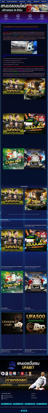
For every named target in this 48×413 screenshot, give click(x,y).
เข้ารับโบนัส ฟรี (36, 1)
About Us (33, 395)
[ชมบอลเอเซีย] (30, 16)
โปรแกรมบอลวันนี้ (4, 219)
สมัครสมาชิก (43, 1)
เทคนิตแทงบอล (22, 1)
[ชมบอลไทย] (6, 16)
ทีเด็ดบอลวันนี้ (27, 308)
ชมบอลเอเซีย (30, 18)
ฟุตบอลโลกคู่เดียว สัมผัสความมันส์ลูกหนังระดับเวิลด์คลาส (35, 225)
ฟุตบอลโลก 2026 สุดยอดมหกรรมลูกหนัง (33, 266)
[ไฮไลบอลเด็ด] (42, 16)
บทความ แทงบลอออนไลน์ (12, 1)
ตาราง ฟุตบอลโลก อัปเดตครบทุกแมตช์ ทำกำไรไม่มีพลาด (11, 266)
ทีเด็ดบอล (29, 1)
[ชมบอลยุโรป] (18, 16)
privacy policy (34, 397)
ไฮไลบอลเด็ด (42, 18)
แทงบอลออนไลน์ (4, 308)
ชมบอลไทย (6, 18)
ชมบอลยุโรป (18, 18)
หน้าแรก (3, 1)
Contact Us (33, 393)
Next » (29, 354)
